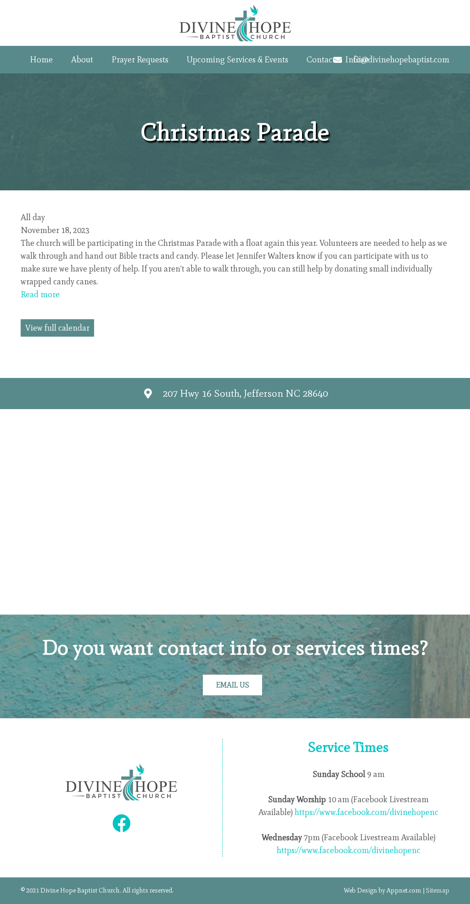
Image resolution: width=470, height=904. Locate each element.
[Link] (235, 23)
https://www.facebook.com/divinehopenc (366, 812)
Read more (40, 294)
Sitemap (437, 890)
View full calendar (57, 328)
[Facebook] (121, 823)
